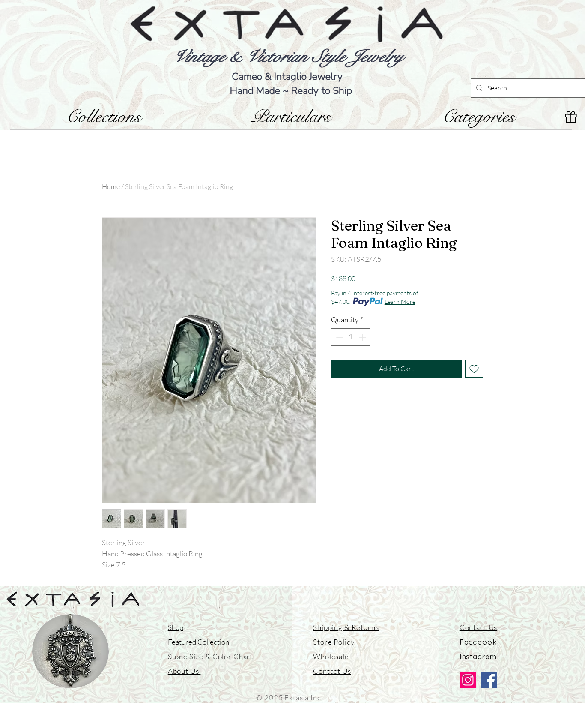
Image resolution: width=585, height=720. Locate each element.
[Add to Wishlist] (474, 369)
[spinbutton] (351, 337)
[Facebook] (489, 680)
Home (111, 186)
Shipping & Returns (346, 627)
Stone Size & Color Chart (210, 656)
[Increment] (363, 337)
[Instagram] (468, 680)
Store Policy (333, 641)
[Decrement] (338, 337)
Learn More (400, 301)
